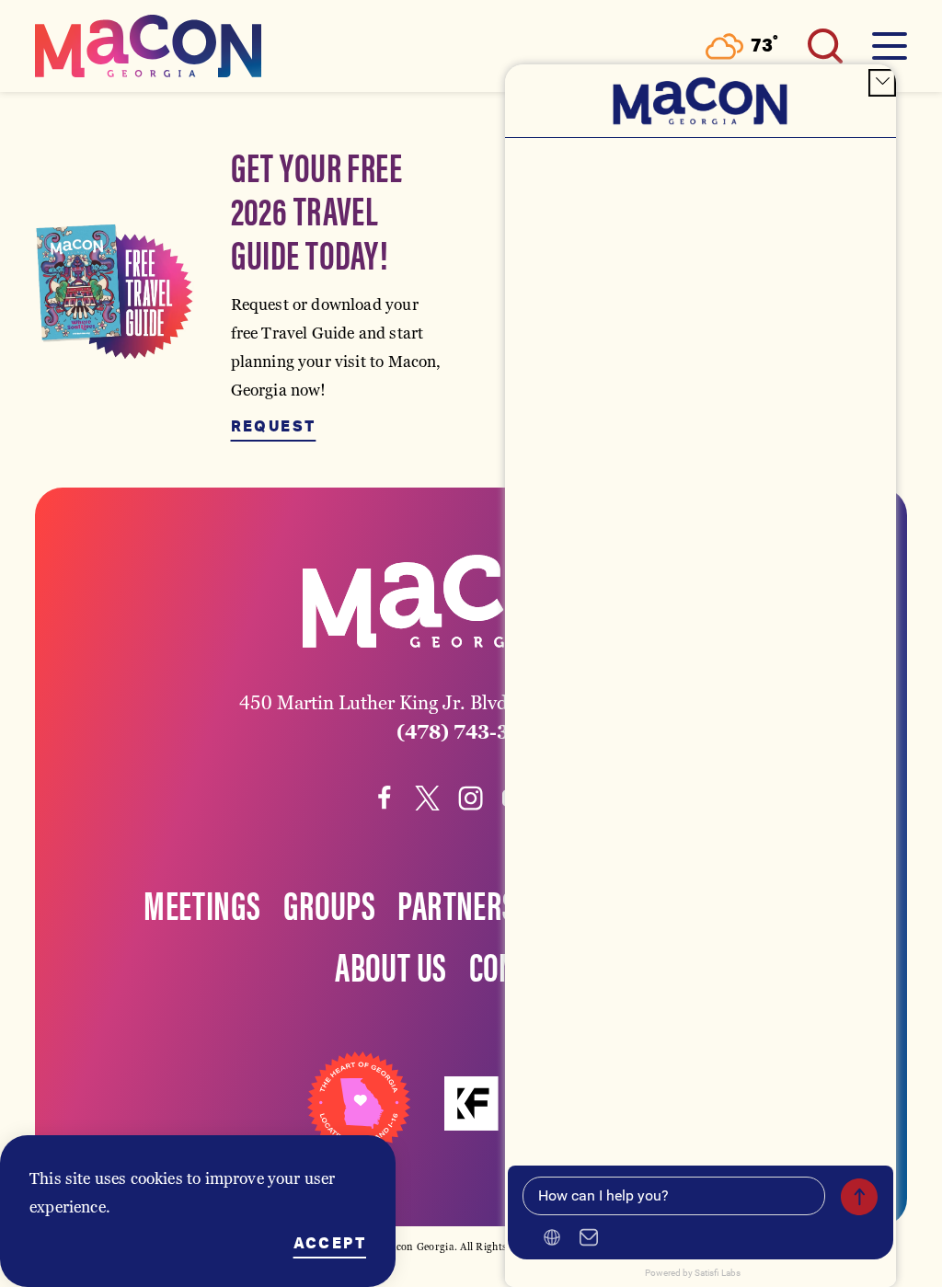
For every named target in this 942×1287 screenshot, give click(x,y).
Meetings (202, 903)
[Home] (148, 46)
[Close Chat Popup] (882, 83)
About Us (390, 965)
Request (273, 426)
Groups (329, 903)
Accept (329, 1243)
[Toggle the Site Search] (825, 46)
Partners (456, 903)
